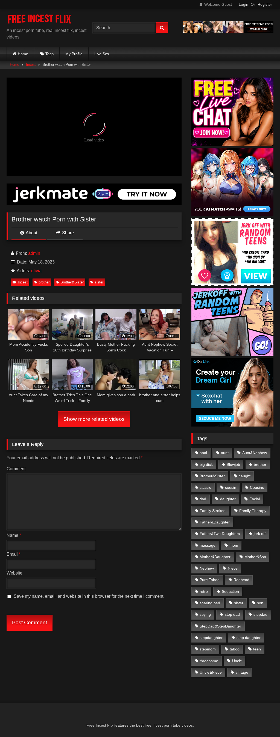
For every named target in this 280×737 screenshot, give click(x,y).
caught (244, 476)
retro (204, 591)
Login (243, 4)
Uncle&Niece (211, 672)
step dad (232, 614)
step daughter (249, 637)
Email (14, 554)
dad (203, 499)
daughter (228, 499)
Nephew (207, 568)
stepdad (260, 614)
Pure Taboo (210, 580)
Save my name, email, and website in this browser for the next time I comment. (89, 596)
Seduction (230, 591)
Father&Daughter (215, 522)
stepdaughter (211, 637)
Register (265, 4)
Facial (254, 499)
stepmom (208, 649)
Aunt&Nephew (254, 453)
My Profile (74, 54)
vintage (242, 672)
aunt (225, 453)
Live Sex (101, 54)
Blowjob (233, 464)
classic (205, 487)
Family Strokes (212, 510)
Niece (233, 568)
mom (233, 545)
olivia (36, 270)
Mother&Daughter (215, 557)
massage (207, 545)
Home (23, 54)
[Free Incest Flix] (43, 20)
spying (205, 614)
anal (203, 453)
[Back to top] (263, 720)
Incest (31, 65)
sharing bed (210, 603)
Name (14, 535)
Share (67, 232)
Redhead (241, 580)
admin (34, 253)
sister (99, 282)
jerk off (260, 533)
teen (257, 649)
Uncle (237, 661)
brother (44, 282)
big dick (206, 464)
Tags (49, 54)
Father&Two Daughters (220, 533)
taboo (235, 649)
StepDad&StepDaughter (220, 626)
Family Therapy (252, 510)
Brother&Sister (72, 282)
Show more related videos (94, 419)
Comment (16, 468)
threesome (209, 661)
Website (14, 573)
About (31, 232)
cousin (230, 487)
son (260, 603)
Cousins (257, 487)
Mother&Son (255, 557)
